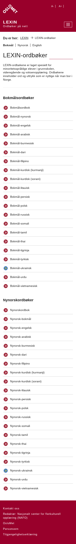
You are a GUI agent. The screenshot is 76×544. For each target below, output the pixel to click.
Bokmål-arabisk (19, 134)
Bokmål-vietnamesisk (23, 285)
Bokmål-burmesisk (21, 143)
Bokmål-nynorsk (20, 116)
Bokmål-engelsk (20, 125)
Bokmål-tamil (18, 232)
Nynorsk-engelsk (20, 327)
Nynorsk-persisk (20, 399)
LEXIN (24, 38)
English (37, 45)
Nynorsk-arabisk (20, 336)
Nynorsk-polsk (18, 408)
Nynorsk (23, 45)
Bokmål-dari (17, 152)
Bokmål (8, 45)
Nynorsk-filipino (19, 363)
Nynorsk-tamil (18, 434)
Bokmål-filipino (19, 161)
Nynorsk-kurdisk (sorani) (25, 381)
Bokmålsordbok (19, 107)
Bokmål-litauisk (19, 187)
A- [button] (52, 6)
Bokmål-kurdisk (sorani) (25, 179)
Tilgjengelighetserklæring (20, 534)
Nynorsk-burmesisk (22, 345)
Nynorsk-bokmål (20, 319)
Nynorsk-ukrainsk (20, 470)
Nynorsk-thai (17, 443)
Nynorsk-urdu (18, 479)
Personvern (10, 528)
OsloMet (8, 523)
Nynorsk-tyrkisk (19, 461)
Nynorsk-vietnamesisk (23, 488)
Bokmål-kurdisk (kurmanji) (26, 170)
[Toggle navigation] (68, 24)
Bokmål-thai (17, 241)
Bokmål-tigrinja (19, 250)
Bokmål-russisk (19, 214)
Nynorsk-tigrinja (19, 452)
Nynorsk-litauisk (19, 390)
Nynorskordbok (19, 310)
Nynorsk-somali (19, 426)
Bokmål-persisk (19, 196)
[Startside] (15, 8)
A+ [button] (60, 6)
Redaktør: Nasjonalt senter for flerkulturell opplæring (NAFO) (32, 515)
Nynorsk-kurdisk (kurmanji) (27, 372)
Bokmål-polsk (18, 205)
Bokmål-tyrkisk (19, 259)
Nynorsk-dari (18, 354)
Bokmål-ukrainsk (20, 268)
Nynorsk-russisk (20, 417)
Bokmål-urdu (18, 277)
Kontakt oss (11, 508)
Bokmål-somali (19, 223)
